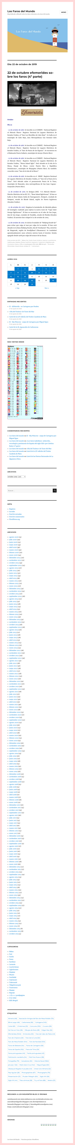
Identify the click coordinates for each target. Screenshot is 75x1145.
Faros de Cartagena (34, 1045)
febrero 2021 (13, 707)
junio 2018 (13, 789)
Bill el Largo (14, 1022)
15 (18, 276)
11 (39, 273)
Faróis (30, 240)
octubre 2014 (14, 903)
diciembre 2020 (14, 712)
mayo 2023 (13, 637)
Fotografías (13, 1061)
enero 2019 (13, 771)
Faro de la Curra (33, 1038)
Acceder (12, 511)
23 (25, 280)
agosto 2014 (13, 908)
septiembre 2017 (15, 813)
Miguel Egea (43, 1065)
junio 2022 (13, 666)
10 (32, 273)
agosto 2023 (13, 630)
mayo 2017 (13, 823)
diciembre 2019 (14, 743)
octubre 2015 (14, 872)
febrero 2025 (14, 583)
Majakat (17, 242)
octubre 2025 (14, 563)
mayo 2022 (13, 668)
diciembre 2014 (14, 898)
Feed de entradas (15, 514)
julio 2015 (12, 880)
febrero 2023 (13, 645)
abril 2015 (12, 887)
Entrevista (28, 1034)
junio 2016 (13, 851)
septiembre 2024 (15, 596)
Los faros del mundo (16, 436)
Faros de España (16, 1049)
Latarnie (44, 240)
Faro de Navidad (37, 1042)
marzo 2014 (13, 921)
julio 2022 (12, 663)
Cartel (11, 1026)
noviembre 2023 (15, 622)
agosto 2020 (13, 722)
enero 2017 (13, 833)
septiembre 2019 (15, 751)
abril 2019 (12, 764)
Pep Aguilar (14, 1073)
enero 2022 (13, 679)
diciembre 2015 (14, 867)
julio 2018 (12, 787)
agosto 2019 (13, 753)
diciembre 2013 (14, 929)
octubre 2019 (14, 748)
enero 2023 (13, 648)
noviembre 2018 (15, 777)
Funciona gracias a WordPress (30, 1139)
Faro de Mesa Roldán (17, 1042)
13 (53, 273)
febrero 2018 (13, 800)
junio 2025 (13, 573)
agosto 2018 (13, 784)
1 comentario (35, 246)
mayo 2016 (13, 854)
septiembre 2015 (15, 874)
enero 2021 (13, 710)
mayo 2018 (13, 792)
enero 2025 (13, 586)
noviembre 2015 (15, 869)
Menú (63, 12)
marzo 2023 (13, 643)
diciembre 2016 (14, 836)
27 (53, 280)
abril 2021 (12, 702)
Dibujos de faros (32, 1030)
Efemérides (10, 246)
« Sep (17, 288)
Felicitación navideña (17, 1057)
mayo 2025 (13, 576)
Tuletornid (41, 242)
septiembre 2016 (15, 844)
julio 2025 (12, 570)
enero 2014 (13, 926)
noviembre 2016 (15, 838)
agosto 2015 (13, 877)
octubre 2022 (14, 655)
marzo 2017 (13, 828)
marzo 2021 (13, 704)
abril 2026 (13, 547)
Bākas (24, 240)
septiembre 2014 (15, 905)
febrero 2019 (13, 769)
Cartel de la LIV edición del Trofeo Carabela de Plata (27, 317)
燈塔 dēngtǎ (42, 244)
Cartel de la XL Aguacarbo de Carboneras (23, 327)
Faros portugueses (16, 1053)
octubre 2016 (14, 841)
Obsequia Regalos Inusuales (20, 1069)
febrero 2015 (13, 892)
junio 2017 (13, 820)
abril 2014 (12, 918)
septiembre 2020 (15, 720)
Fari (27, 240)
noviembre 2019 (15, 746)
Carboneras (27, 1022)
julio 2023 (12, 632)
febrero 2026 (14, 552)
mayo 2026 (13, 545)
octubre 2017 (13, 810)
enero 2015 (13, 895)
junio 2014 (13, 913)
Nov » (47, 288)
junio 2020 (13, 728)
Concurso (35, 1026)
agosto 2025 (13, 568)
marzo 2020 (13, 735)
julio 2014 (12, 910)
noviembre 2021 (15, 684)
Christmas (22, 1026)
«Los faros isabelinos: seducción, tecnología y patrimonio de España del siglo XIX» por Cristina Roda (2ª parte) (31, 443)
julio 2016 (12, 849)
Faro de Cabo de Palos (45, 1034)
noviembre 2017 (15, 807)
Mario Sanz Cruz (27, 1065)
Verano (51, 1080)
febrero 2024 (14, 614)
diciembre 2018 (14, 774)
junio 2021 (13, 697)
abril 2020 (13, 733)
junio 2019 (13, 758)
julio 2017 (12, 818)
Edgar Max (47, 1030)
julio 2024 (12, 601)
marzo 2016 (13, 859)
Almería (12, 1018)
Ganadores (26, 1061)
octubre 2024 (14, 594)
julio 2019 (12, 756)
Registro (12, 509)
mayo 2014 (13, 916)
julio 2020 (12, 725)
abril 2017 (12, 825)
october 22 (27, 246)
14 (11, 276)
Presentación (14, 1076)
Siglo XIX (44, 1076)
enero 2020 (13, 740)
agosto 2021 (13, 692)
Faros (34, 240)
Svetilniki (28, 242)
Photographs (44, 1073)
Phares (23, 242)
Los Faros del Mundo (21, 11)
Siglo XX (12, 1080)
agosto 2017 (13, 815)
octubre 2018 (14, 779)
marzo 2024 (13, 612)
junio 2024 (13, 604)
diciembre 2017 (14, 805)
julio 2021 (12, 694)
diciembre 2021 (14, 681)
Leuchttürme (52, 240)
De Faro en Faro (15, 1030)
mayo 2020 (13, 730)
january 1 (12, 1065)
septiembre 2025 (15, 565)
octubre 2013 (13, 934)
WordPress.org (14, 519)
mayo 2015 (13, 885)
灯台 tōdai (36, 244)
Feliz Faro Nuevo (36, 1057)
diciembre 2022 (14, 650)
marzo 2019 (13, 766)
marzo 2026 (13, 550)
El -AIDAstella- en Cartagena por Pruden (24, 306)
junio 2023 (13, 635)
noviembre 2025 (15, 560)
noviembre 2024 (15, 591)
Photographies (28, 1073)
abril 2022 (13, 671)
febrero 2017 (13, 831)
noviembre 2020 (15, 715)
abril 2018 (12, 795)
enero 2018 (13, 802)
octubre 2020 (14, 717)
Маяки (17, 244)
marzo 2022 (13, 673)
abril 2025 (13, 578)
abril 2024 (13, 609)
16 (25, 276)
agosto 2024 (13, 599)
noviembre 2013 (15, 931)
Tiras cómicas (25, 1080)
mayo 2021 (13, 699)
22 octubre (51, 244)
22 (18, 280)
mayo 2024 (13, 607)
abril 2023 (12, 640)
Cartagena (41, 1022)
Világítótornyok (49, 242)
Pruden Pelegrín (30, 1076)
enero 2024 (13, 617)
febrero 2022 (14, 676)
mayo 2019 (13, 761)
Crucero (47, 1026)
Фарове (12, 993)
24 (32, 280)
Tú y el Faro (40, 1080)
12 (46, 273)
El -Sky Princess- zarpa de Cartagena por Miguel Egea (28, 322)
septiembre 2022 (15, 658)
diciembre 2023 (14, 619)
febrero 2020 (14, 738)
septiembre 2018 (15, 782)
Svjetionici (35, 242)
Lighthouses (11, 242)
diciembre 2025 (14, 558)
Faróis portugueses (35, 1053)
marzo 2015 (13, 890)
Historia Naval (19, 246)
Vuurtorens (10, 244)
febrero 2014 (13, 923)
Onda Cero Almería (42, 1069)
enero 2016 (13, 864)
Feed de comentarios (16, 517)
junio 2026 (13, 542)
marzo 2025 (13, 581)
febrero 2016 (13, 862)
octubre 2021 (14, 686)
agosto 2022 (13, 661)
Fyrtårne (39, 240)
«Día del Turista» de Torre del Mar (21, 312)
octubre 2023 (14, 625)
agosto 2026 (13, 537)
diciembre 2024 (14, 588)
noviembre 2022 (15, 653)
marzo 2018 (13, 797)
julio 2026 (13, 540)
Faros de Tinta (32, 1049)
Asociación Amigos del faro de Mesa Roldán (36, 1018)
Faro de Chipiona (16, 1038)
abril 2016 (12, 856)
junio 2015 (13, 882)
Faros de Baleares (16, 1045)
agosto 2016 (13, 846)
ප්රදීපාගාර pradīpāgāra (25, 244)
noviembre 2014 (15, 900)
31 (32, 284)
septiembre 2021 (15, 689)
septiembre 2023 (15, 627)
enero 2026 (13, 555)
